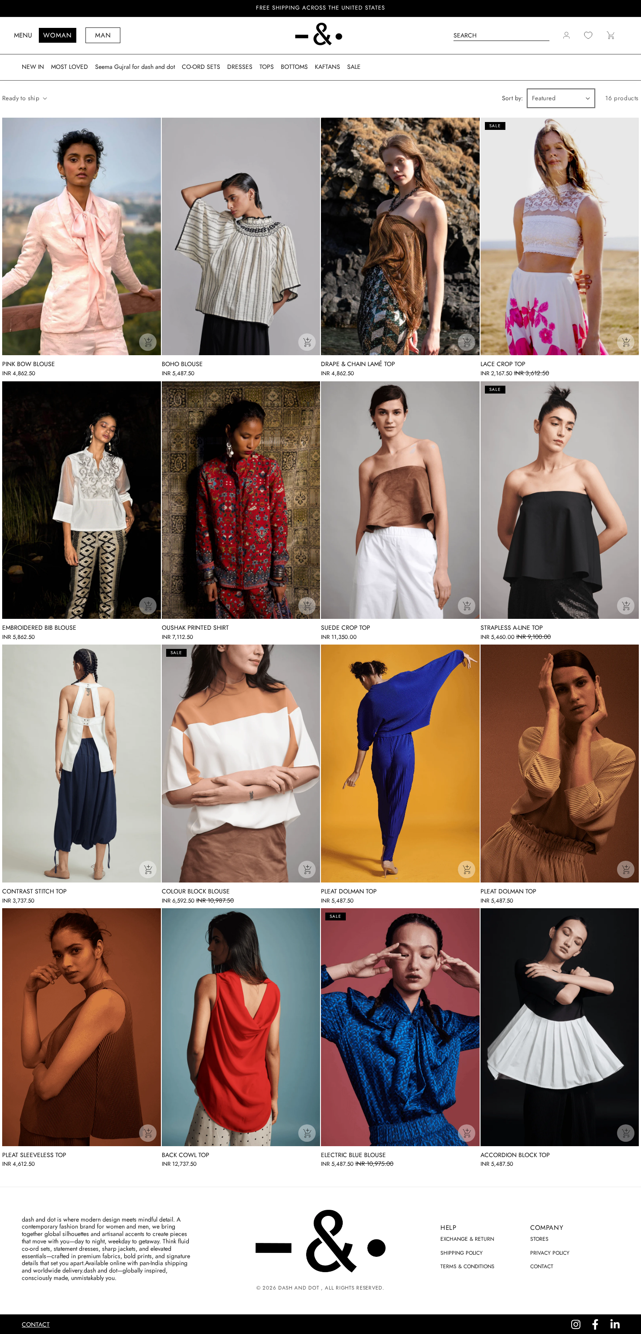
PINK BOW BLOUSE (28, 364)
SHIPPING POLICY (461, 1253)
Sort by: (512, 98)
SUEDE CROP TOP (345, 627)
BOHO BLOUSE (182, 364)
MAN (103, 35)
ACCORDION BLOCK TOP (515, 1155)
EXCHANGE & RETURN (467, 1239)
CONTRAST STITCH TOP (34, 891)
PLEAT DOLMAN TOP (349, 891)
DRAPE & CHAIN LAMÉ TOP (358, 364)
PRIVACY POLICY (549, 1253)
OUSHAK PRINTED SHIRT (195, 627)
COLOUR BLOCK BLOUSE (196, 891)
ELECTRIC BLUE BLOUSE (353, 1155)
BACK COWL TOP (185, 1155)
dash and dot (298, 1287)
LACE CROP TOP (503, 364)
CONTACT (541, 1266)
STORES (539, 1239)
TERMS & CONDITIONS (467, 1266)
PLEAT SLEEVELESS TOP (34, 1155)
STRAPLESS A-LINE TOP (512, 627)
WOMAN (57, 35)
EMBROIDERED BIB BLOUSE (39, 627)
